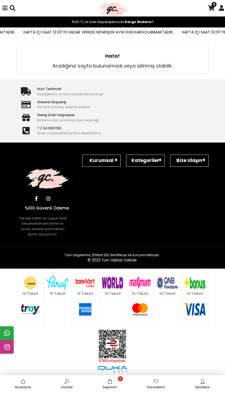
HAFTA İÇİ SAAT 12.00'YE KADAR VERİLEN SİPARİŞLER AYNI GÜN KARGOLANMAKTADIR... (96, 32)
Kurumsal (101, 160)
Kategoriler (145, 160)
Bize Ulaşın (189, 160)
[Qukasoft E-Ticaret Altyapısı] (112, 369)
